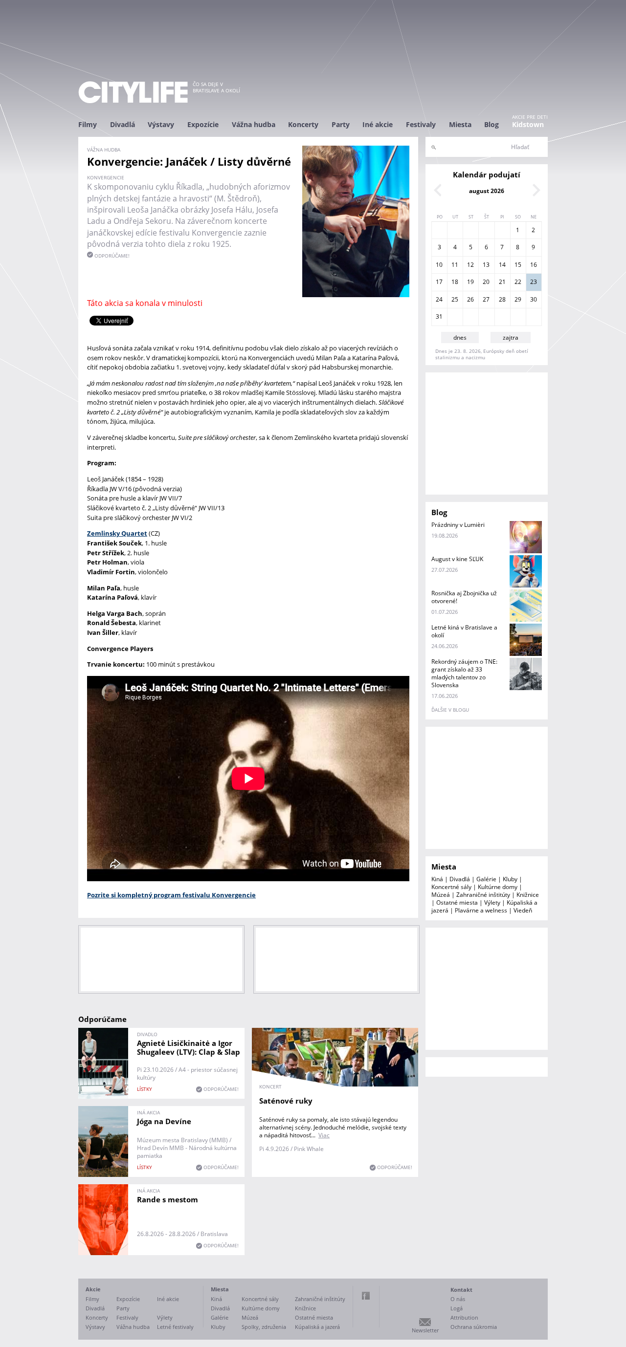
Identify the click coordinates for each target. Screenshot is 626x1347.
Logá (456, 1308)
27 (486, 299)
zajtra (510, 337)
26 (470, 299)
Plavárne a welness (481, 910)
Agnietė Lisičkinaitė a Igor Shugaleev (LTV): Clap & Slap (188, 1047)
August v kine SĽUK (457, 559)
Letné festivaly (175, 1326)
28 (502, 299)
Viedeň (523, 910)
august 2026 (486, 191)
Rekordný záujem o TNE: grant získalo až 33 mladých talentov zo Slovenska (464, 673)
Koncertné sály (451, 887)
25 (454, 299)
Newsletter (425, 1330)
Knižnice (527, 895)
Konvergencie (105, 177)
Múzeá (440, 895)
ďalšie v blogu (450, 709)
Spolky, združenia (264, 1326)
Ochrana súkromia (473, 1326)
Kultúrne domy (497, 887)
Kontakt (461, 1289)
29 (517, 299)
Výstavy (161, 124)
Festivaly (421, 124)
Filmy (87, 124)
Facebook (365, 1295)
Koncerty (303, 124)
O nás (457, 1299)
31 (439, 316)
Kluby (510, 879)
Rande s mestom (167, 1199)
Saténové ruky (286, 1101)
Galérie (486, 879)
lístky (144, 1089)
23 (533, 282)
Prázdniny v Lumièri (458, 525)
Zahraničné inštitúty (483, 895)
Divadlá (122, 124)
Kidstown (528, 124)
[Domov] (133, 92)
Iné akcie (377, 124)
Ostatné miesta (457, 902)
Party (341, 124)
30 (533, 299)
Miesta (460, 124)
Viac (324, 1135)
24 (439, 299)
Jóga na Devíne (164, 1121)
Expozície (203, 124)
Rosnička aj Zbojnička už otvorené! (464, 597)
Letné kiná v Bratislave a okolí (464, 631)
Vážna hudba (253, 124)
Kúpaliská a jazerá (317, 1326)
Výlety (492, 902)
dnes (460, 337)
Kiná (437, 879)
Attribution (464, 1317)
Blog (491, 124)
